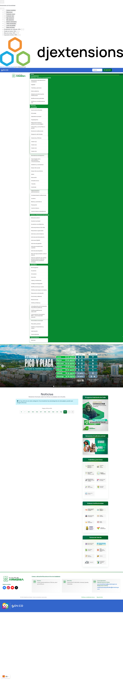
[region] (61, 366)
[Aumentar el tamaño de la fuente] (19, 31)
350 (53, 412)
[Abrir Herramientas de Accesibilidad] (2, 2)
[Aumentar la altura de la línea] (18, 33)
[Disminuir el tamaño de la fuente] (17, 31)
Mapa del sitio (100, 597)
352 (61, 412)
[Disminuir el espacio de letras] (18, 35)
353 (65, 412)
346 (37, 412)
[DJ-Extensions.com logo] (61, 51)
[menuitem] (32, 74)
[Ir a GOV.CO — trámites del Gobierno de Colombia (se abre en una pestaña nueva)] (17, 606)
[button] (2, 366)
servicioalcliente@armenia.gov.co (107, 584)
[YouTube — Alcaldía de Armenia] (12, 587)
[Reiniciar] (1, 8)
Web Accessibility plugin (7, 67)
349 (49, 412)
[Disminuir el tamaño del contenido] (21, 29)
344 (29, 412)
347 (41, 412)
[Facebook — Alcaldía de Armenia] (4, 587)
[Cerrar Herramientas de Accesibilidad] (3, 8)
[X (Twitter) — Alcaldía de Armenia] (16, 587)
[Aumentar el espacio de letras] (20, 35)
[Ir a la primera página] (21, 411)
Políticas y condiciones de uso (88, 597)
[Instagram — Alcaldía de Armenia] (8, 587)
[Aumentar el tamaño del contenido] (23, 29)
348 (45, 412)
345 (33, 412)
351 (57, 412)
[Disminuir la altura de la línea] (16, 33)
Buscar (108, 70)
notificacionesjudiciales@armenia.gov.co (108, 588)
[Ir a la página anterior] (25, 411)
